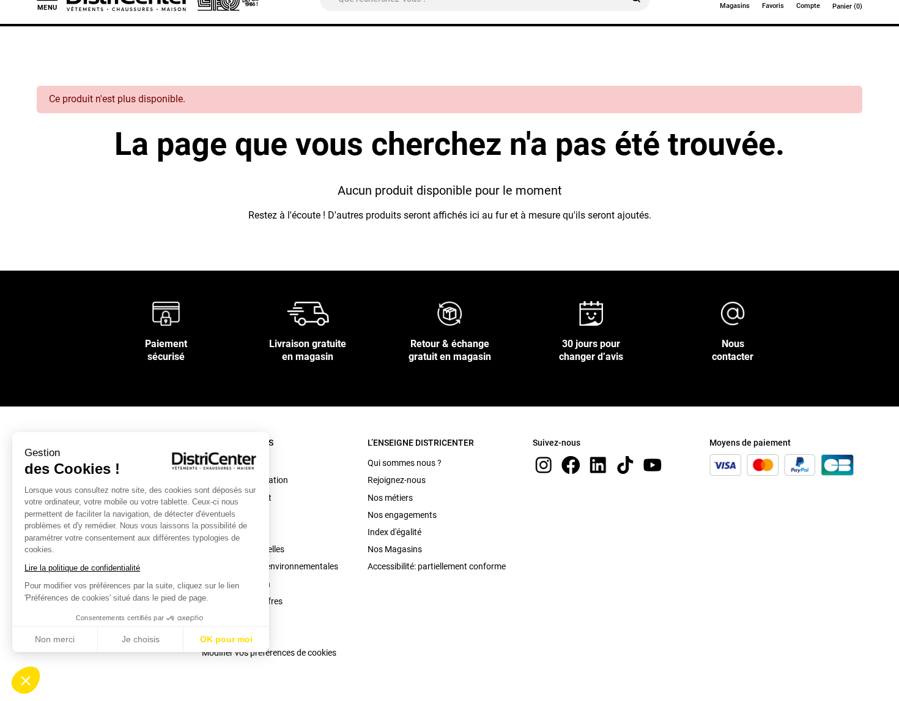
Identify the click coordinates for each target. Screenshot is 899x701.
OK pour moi (226, 639)
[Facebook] (571, 464)
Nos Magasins (395, 549)
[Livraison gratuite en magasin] (308, 313)
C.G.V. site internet (237, 498)
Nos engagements (402, 515)
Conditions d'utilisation (245, 480)
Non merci (55, 639)
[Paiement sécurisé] (166, 313)
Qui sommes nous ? (405, 463)
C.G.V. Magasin (231, 515)
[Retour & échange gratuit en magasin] (449, 313)
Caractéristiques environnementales (270, 566)
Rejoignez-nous (397, 480)
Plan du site (224, 618)
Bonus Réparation (236, 584)
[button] (25, 680)
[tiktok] (625, 464)
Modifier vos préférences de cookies (269, 653)
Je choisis (141, 639)
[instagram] (544, 464)
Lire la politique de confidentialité (82, 567)
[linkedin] (598, 464)
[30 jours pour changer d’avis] (591, 313)
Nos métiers (390, 498)
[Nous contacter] (732, 313)
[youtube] (653, 464)
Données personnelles (243, 549)
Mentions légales (233, 532)
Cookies (217, 635)
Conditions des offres (242, 601)
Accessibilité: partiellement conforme (437, 566)
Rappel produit (229, 463)
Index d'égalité (394, 532)
